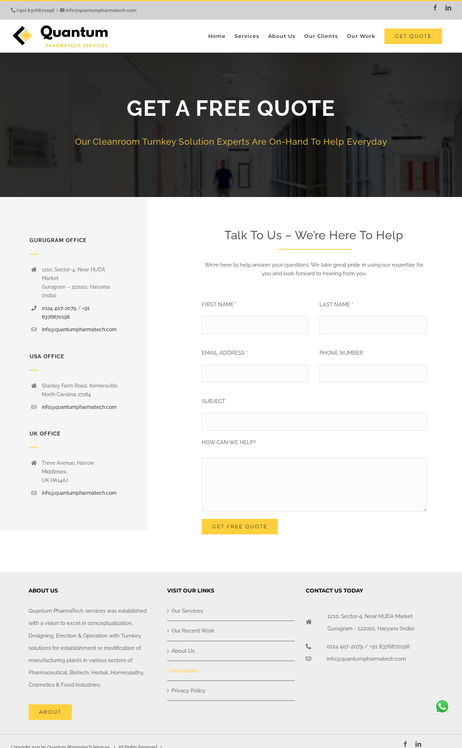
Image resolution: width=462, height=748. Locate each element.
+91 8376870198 (390, 646)
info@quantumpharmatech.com (101, 10)
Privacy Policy (188, 690)
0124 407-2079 (59, 308)
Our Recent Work (192, 630)
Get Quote (184, 671)
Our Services (187, 611)
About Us (183, 651)
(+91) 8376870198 (36, 10)
